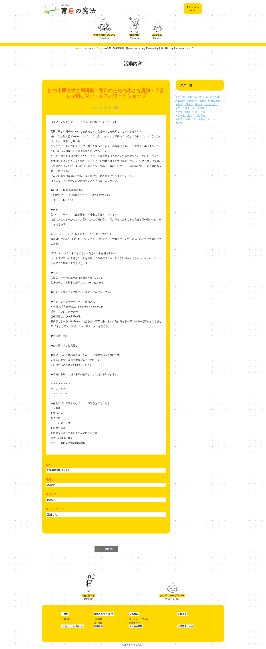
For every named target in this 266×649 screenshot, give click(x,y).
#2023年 (180, 100)
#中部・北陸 (183, 112)
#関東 (116, 107)
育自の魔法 (69, 9)
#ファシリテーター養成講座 (191, 108)
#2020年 (98, 107)
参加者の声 (134, 622)
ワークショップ (90, 48)
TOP (75, 48)
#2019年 (180, 97)
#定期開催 (200, 115)
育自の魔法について (106, 27)
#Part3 (107, 107)
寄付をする (88, 587)
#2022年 (215, 97)
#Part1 (179, 104)
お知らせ (65, 619)
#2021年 (203, 97)
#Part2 (189, 104)
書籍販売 (98, 626)
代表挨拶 (98, 619)
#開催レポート (207, 119)
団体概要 (98, 622)
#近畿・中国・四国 (186, 119)
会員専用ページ (185, 626)
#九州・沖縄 (199, 112)
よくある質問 (135, 626)
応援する (157, 27)
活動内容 (133, 27)
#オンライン (211, 104)
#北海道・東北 (184, 115)
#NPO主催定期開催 (209, 100)
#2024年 (192, 100)
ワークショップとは (138, 619)
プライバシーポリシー (172, 587)
